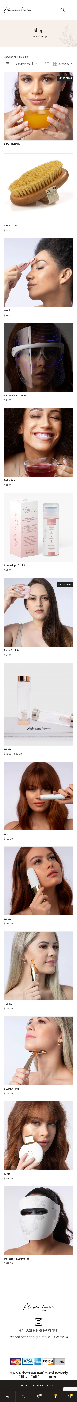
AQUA (7, 919)
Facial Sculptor (12, 650)
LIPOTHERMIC (12, 143)
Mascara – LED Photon (16, 1258)
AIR (6, 834)
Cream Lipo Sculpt (14, 565)
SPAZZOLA (10, 225)
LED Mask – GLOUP (15, 395)
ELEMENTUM (11, 1088)
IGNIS (7, 1173)
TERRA (8, 1004)
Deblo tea (9, 480)
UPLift (7, 310)
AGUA (7, 749)
